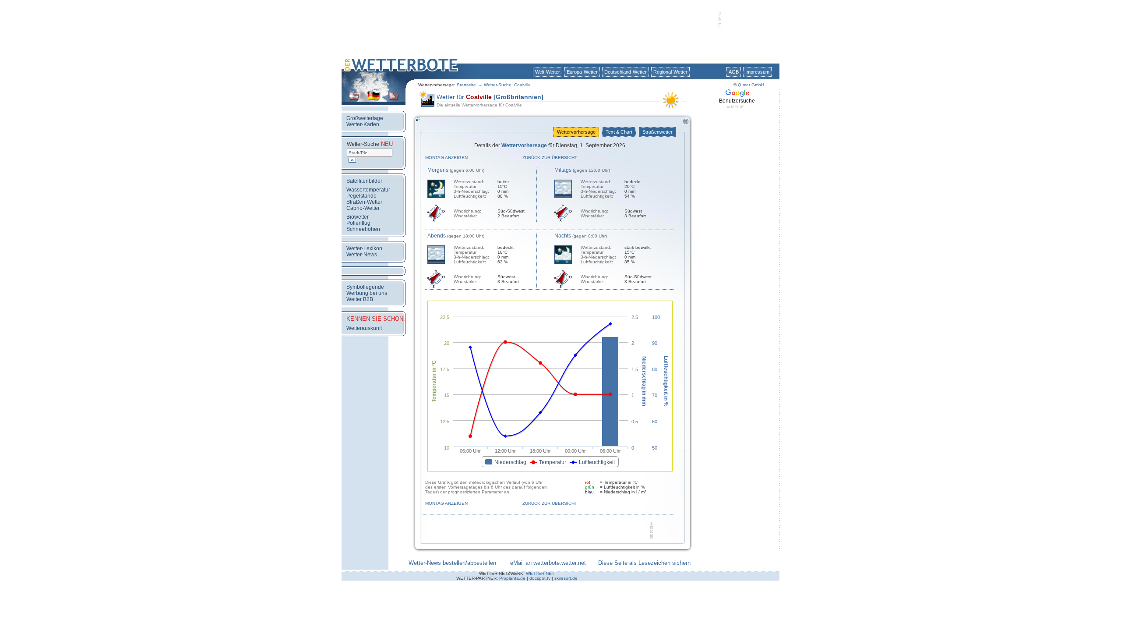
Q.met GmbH (751, 84)
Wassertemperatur (368, 190)
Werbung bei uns (366, 293)
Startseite (466, 84)
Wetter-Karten (362, 124)
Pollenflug (358, 223)
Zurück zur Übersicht (549, 157)
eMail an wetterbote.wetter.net (548, 563)
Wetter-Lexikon (364, 248)
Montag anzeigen (446, 157)
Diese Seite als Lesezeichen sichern (644, 563)
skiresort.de (566, 578)
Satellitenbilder (364, 181)
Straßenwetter (657, 132)
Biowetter (357, 217)
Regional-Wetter (670, 71)
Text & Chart (619, 132)
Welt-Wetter (547, 71)
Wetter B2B (359, 299)
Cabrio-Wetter (363, 208)
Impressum (757, 71)
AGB (734, 71)
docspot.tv (539, 578)
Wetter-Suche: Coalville (507, 84)
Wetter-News (361, 255)
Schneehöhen (363, 229)
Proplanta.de (512, 578)
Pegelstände (361, 196)
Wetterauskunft (364, 328)
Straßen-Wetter (364, 202)
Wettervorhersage (576, 132)
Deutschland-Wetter (625, 71)
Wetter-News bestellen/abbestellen (452, 563)
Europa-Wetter (582, 71)
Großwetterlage (364, 118)
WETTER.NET (540, 573)
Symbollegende (365, 287)
